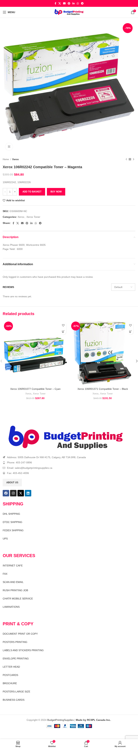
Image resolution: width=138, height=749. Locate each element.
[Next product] (133, 159)
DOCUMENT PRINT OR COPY (20, 633)
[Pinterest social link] (69, 3)
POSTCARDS (10, 675)
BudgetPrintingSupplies (60, 719)
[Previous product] (126, 159)
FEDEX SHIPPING (13, 530)
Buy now (56, 191)
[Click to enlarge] (9, 146)
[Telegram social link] (82, 3)
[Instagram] (13, 493)
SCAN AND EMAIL (13, 582)
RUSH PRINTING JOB (15, 590)
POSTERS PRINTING (15, 642)
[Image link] (66, 437)
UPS (5, 538)
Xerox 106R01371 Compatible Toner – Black (102, 388)
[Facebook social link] (55, 3)
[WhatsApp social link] (78, 3)
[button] (63, 331)
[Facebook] (6, 493)
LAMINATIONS (11, 606)
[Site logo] (69, 12)
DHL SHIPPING (11, 513)
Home (6, 159)
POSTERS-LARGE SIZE (16, 691)
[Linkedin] (28, 493)
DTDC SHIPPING (12, 522)
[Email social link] (64, 3)
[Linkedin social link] (73, 3)
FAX (5, 573)
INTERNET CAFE (13, 565)
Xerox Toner (33, 216)
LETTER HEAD (11, 666)
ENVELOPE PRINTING (16, 658)
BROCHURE (10, 683)
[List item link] (69, 462)
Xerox (15, 159)
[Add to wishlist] (63, 325)
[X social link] (59, 3)
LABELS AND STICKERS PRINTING (23, 650)
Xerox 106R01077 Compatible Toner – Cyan (35, 388)
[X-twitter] (20, 493)
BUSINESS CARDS (13, 699)
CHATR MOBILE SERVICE (18, 598)
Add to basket (32, 191)
